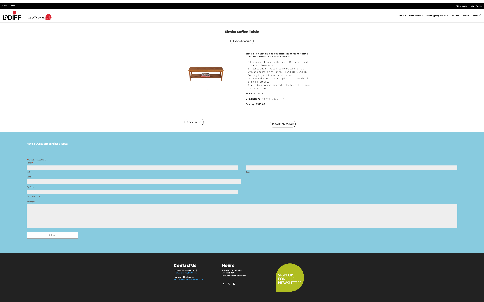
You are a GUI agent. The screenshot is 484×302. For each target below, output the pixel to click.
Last (247, 172)
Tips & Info (455, 16)
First (28, 172)
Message (31, 201)
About (401, 16)
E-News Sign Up (461, 6)
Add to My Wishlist (284, 124)
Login (472, 6)
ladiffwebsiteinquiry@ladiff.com (185, 273)
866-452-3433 (9, 6)
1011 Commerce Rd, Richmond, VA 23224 (188, 279)
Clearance (465, 16)
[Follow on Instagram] (234, 284)
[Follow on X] (229, 284)
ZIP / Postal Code (33, 196)
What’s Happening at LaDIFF (436, 16)
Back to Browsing (242, 41)
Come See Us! (194, 122)
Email (29, 177)
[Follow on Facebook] (224, 284)
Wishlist (479, 6)
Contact (475, 16)
